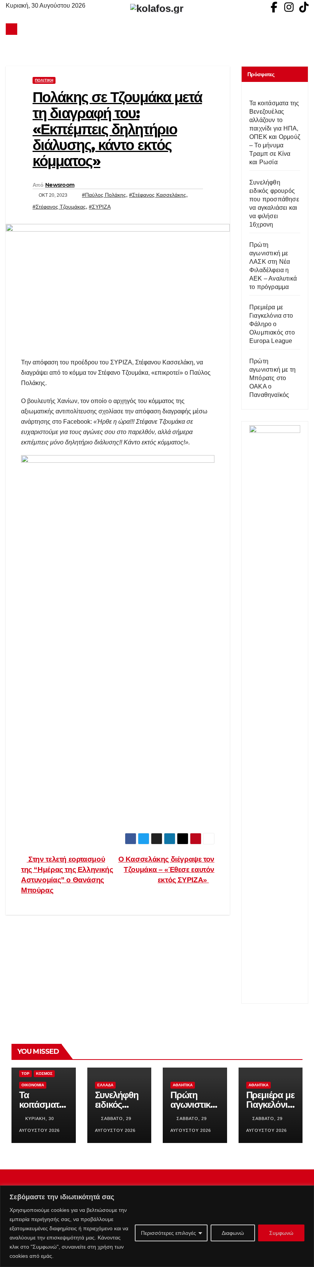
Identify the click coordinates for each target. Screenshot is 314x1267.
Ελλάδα (105, 1085)
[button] (303, 29)
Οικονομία (32, 1085)
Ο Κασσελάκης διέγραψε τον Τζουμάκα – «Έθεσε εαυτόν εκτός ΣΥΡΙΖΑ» (166, 869)
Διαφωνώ (233, 1233)
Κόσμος (44, 1073)
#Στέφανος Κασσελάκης (157, 195)
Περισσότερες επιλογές (168, 1233)
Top (25, 1073)
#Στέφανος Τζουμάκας (59, 207)
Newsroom (59, 184)
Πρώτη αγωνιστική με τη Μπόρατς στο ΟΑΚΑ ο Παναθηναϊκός (272, 378)
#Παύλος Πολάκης (104, 195)
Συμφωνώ (281, 1233)
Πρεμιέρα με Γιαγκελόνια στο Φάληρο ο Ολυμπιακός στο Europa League (272, 324)
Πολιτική (44, 80)
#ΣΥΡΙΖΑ (100, 207)
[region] (157, 1226)
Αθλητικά (183, 1085)
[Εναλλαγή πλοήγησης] (159, 29)
